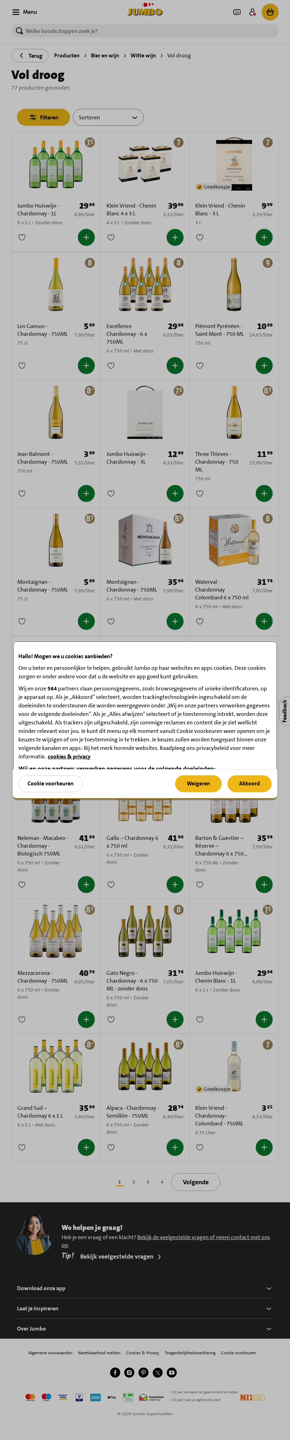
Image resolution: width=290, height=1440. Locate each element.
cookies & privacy (69, 756)
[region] (145, 720)
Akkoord (249, 783)
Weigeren (198, 783)
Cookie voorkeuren (51, 783)
